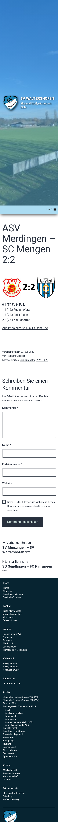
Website (7, 483)
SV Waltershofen (37, 98)
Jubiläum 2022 (27, 360)
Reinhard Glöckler (16, 355)
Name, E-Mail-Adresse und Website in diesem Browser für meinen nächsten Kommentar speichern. (31, 506)
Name (6, 445)
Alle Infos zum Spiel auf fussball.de (25, 328)
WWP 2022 (42, 360)
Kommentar (10, 407)
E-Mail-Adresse (12, 464)
